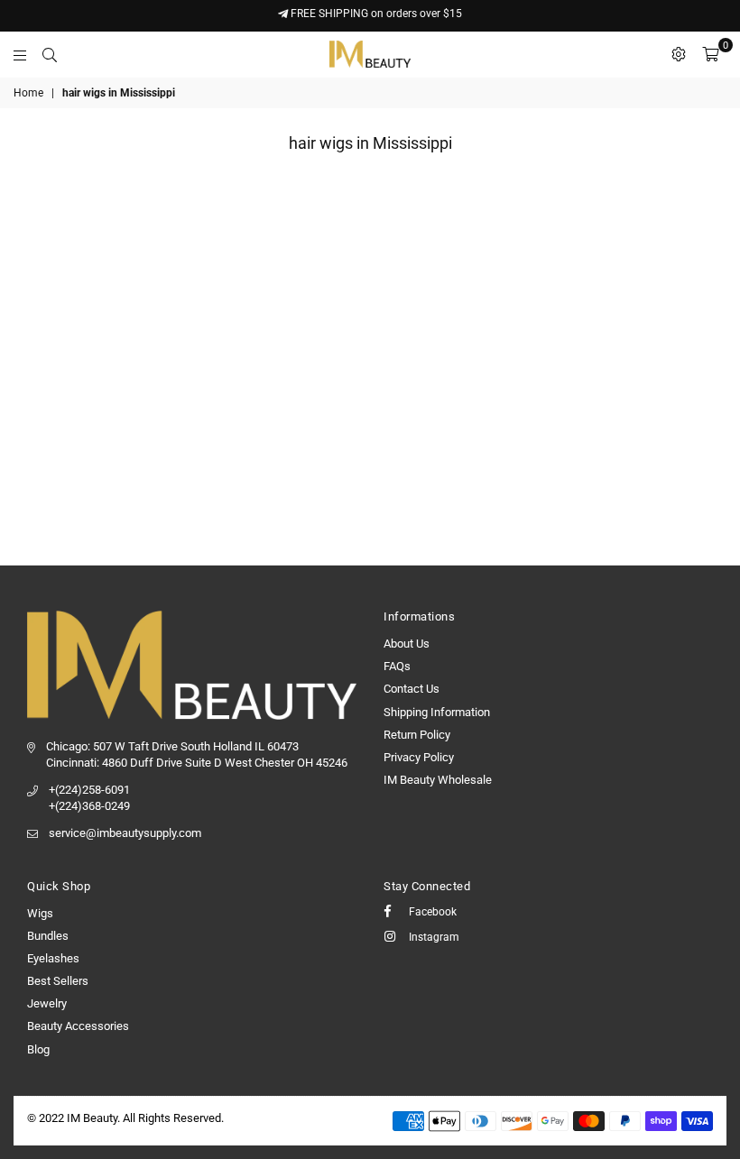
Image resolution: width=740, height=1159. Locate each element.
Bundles (48, 936)
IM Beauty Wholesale (438, 779)
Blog (38, 1049)
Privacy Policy (419, 757)
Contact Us (411, 688)
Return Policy (417, 734)
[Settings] (678, 54)
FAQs (397, 666)
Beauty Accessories (78, 1026)
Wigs (40, 913)
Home (28, 93)
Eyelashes (53, 958)
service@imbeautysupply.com (125, 833)
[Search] (49, 54)
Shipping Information (437, 712)
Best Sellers (57, 981)
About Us (407, 643)
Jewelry (47, 1003)
